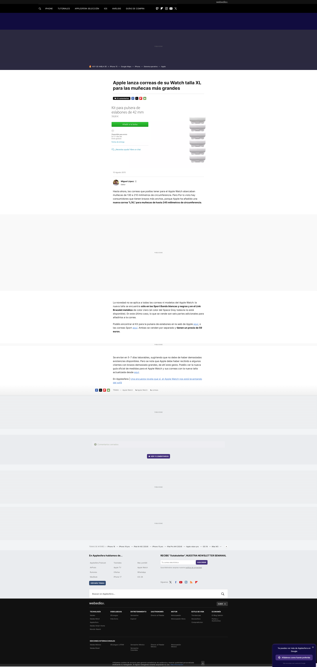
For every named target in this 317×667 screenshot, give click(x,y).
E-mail (144, 98)
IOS (105, 8)
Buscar (223, 594)
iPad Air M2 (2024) (141, 546)
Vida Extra (114, 619)
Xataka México (95, 645)
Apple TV (117, 567)
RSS (191, 582)
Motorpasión (176, 615)
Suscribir (201, 562)
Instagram (166, 8)
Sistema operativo (151, 66)
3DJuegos (114, 615)
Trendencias (196, 615)
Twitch (157, 8)
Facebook (132, 98)
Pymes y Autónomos (216, 620)
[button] (128, 181)
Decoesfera (195, 619)
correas (155, 390)
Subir (220, 604)
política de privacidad (194, 568)
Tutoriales (117, 563)
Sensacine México (138, 645)
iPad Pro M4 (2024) (175, 546)
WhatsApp (141, 572)
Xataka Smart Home (97, 626)
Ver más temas (97, 583)
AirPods (93, 567)
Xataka (92, 615)
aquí (195, 324)
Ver (160, 456)
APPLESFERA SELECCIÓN (87, 8)
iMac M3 (215, 546)
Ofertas (117, 572)
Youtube (171, 8)
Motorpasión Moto (178, 619)
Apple (163, 66)
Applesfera (94, 622)
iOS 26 (140, 577)
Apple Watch (127, 390)
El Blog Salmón (217, 615)
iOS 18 (205, 546)
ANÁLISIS (116, 8)
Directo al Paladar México (157, 646)
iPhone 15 (113, 66)
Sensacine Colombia (134, 649)
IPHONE (49, 8)
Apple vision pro (192, 546)
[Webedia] (222, 1)
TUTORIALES (64, 8)
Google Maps (126, 66)
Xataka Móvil (95, 619)
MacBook (93, 577)
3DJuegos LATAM (117, 645)
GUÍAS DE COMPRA (135, 8)
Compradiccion (197, 622)
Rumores (93, 572)
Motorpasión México (176, 646)
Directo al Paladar (157, 615)
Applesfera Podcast (98, 563)
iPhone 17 (117, 577)
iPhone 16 (111, 546)
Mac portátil (142, 563)
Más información (177, 665)
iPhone (137, 66)
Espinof (133, 619)
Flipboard (161, 8)
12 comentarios (123, 98)
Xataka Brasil (95, 648)
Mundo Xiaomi (95, 629)
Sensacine (134, 615)
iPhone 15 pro (158, 546)
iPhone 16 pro (124, 546)
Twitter (175, 8)
